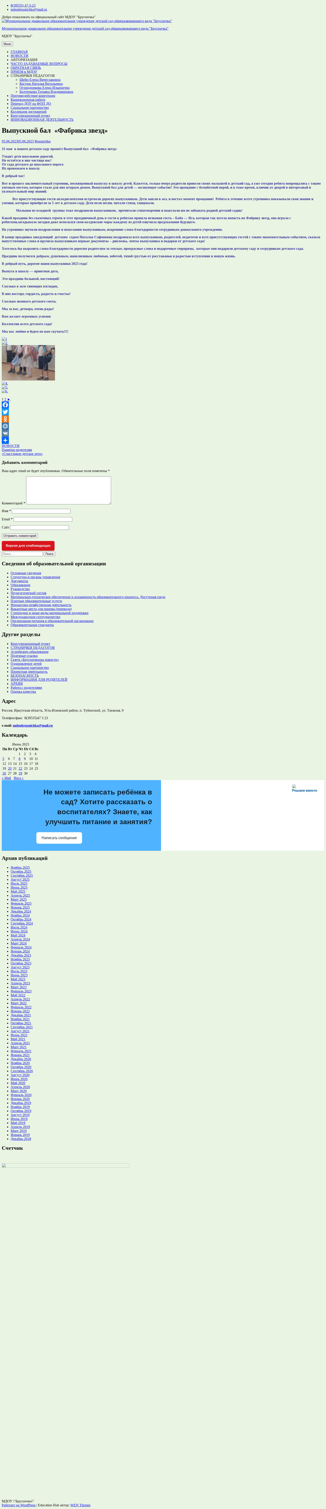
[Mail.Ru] (163, 426)
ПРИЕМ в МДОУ (24, 72)
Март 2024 (19, 943)
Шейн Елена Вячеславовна (40, 80)
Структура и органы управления (35, 577)
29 (20, 773)
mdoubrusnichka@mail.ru (29, 9)
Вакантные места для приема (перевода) (41, 609)
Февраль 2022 (21, 1007)
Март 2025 (19, 899)
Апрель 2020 (20, 1087)
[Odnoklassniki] (163, 419)
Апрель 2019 (20, 1127)
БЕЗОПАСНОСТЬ (25, 675)
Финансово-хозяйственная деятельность (41, 605)
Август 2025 (20, 879)
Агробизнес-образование (30, 652)
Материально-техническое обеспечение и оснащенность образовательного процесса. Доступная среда (88, 597)
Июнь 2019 (19, 1119)
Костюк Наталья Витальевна (41, 84)
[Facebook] (163, 404)
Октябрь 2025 (21, 871)
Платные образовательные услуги (36, 601)
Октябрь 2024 (21, 919)
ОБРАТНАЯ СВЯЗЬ (26, 68)
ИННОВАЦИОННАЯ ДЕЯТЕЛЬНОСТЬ (42, 119)
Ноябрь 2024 (20, 915)
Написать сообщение (59, 838)
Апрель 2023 (20, 983)
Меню (7, 44)
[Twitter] (163, 412)
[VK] (163, 433)
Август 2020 (20, 1075)
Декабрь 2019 (21, 1103)
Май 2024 (18, 935)
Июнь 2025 (19, 887)
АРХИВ (17, 683)
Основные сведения (26, 573)
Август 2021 (20, 1031)
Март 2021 (19, 1047)
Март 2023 (19, 987)
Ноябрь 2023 (20, 959)
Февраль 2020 (21, 1095)
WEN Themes (80, 1505)
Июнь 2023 (19, 975)
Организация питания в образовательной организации (52, 621)
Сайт (5, 527)
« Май (6, 778)
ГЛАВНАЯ (19, 52)
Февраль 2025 (21, 903)
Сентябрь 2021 (22, 1027)
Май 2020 (18, 1083)
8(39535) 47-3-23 (23, 5)
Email (7, 519)
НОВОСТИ (19, 56)
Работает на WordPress (18, 1505)
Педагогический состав (28, 593)
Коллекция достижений (29, 111)
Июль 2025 (19, 883)
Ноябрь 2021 (20, 1019)
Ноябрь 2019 (20, 1107)
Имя (6, 511)
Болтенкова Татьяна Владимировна (46, 92)
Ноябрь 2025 (20, 867)
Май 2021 (18, 1039)
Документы (19, 581)
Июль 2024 (19, 927)
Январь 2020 (20, 1099)
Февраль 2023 (21, 991)
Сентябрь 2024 (22, 923)
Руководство (20, 589)
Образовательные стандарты (32, 625)
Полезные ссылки (24, 656)
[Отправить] (163, 440)
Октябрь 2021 (21, 1023)
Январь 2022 (20, 1011)
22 (20, 768)
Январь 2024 (20, 951)
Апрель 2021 (20, 1043)
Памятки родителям (17, 450)
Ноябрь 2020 (20, 1063)
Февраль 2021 (21, 1051)
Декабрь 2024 (21, 911)
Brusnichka (43, 141)
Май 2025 (18, 891)
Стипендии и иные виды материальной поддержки (49, 613)
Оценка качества (23, 691)
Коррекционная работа (28, 100)
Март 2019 (19, 1131)
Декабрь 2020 (21, 1059)
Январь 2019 (20, 1135)
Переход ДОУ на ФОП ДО (31, 103)
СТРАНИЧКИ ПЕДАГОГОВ (33, 648)
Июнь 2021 (19, 1035)
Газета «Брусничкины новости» (35, 660)
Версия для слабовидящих (28, 545)
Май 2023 (18, 979)
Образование (20, 585)
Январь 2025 (20, 907)
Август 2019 (20, 1115)
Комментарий (13, 503)
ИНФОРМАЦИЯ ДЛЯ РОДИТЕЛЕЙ (39, 679)
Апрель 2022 (20, 999)
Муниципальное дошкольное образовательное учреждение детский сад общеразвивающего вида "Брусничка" (85, 28)
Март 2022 (19, 1003)
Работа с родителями (26, 687)
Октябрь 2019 (21, 1111)
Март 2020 (19, 1091)
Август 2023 (20, 967)
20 (10, 768)
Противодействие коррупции (33, 96)
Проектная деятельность (29, 671)
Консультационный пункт (30, 115)
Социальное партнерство (30, 107)
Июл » (19, 778)
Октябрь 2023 (21, 963)
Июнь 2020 (19, 1079)
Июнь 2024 (19, 931)
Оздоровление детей (26, 664)
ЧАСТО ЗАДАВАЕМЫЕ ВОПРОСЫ (39, 64)
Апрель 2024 (20, 939)
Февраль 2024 (21, 947)
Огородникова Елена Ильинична (45, 88)
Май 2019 (18, 1123)
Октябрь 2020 (21, 1067)
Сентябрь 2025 (22, 875)
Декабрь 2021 (21, 1015)
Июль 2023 (19, 971)
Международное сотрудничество (35, 617)
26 (4, 773)
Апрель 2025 (20, 895)
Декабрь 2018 (21, 1139)
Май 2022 (18, 995)
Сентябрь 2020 (22, 1071)
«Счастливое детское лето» (22, 454)
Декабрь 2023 (21, 955)
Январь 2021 (20, 1055)
